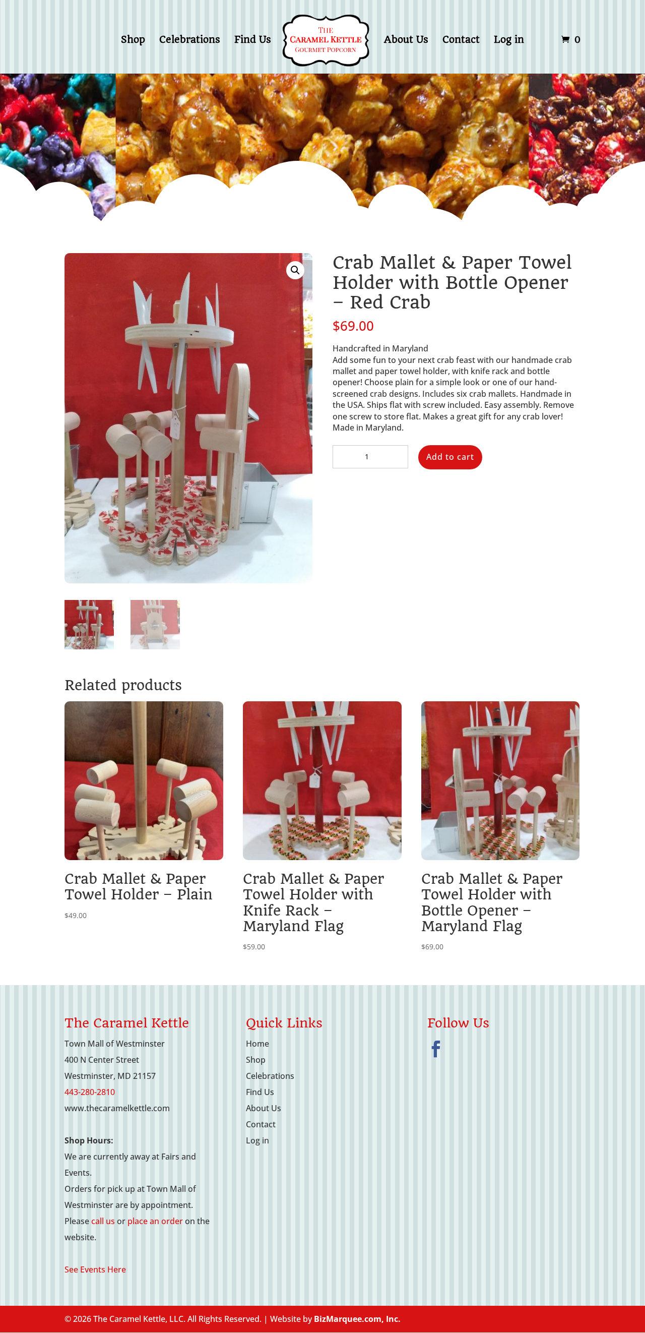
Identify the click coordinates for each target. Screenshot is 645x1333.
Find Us (252, 40)
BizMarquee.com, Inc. (357, 1318)
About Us (406, 40)
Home (257, 1043)
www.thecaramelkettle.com (117, 1108)
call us (103, 1221)
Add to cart (450, 456)
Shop (133, 40)
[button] (295, 270)
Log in (509, 40)
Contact (461, 40)
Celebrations (189, 40)
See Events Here (95, 1269)
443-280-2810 (89, 1092)
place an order (155, 1221)
